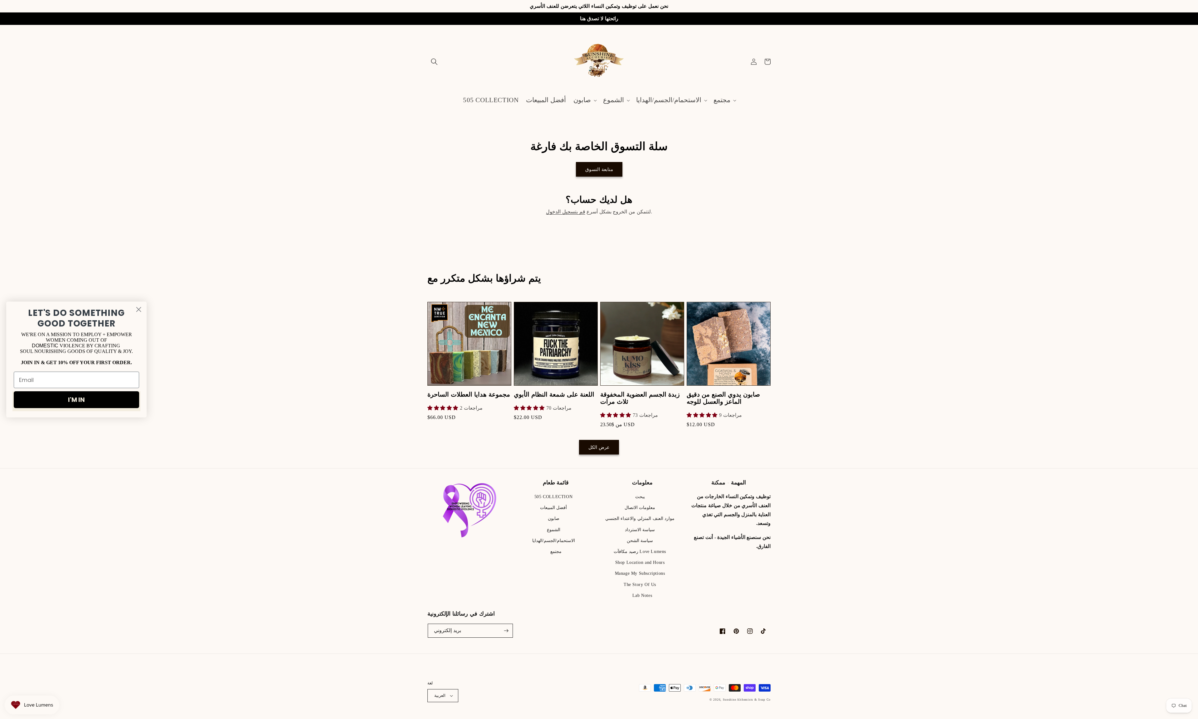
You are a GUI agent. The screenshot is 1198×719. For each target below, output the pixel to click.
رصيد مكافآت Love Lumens (640, 551)
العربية (440, 695)
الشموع (553, 529)
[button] (434, 62)
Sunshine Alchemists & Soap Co (747, 699)
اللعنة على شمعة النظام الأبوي (554, 394)
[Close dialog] (138, 309)
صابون (553, 518)
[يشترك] (506, 630)
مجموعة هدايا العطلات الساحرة (468, 394)
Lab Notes (642, 595)
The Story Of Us (640, 584)
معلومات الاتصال (640, 507)
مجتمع (556, 551)
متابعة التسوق (599, 169)
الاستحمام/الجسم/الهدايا (553, 540)
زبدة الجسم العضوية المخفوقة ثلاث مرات (640, 398)
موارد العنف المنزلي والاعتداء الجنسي (639, 518)
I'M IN (76, 399)
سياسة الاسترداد (640, 529)
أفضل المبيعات (553, 507)
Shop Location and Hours (640, 562)
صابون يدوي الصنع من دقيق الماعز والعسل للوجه (723, 398)
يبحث (640, 496)
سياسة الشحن (640, 540)
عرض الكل (599, 447)
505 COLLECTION (553, 496)
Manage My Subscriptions (640, 573)
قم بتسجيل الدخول (565, 211)
